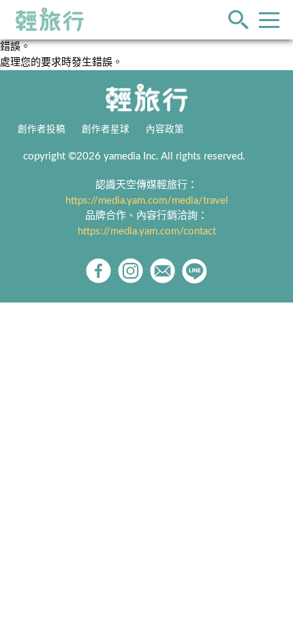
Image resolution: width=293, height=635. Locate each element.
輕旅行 (50, 20)
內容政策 (165, 129)
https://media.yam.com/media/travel (146, 201)
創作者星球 (105, 129)
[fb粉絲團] (98, 270)
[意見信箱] (162, 270)
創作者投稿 (41, 129)
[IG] (130, 270)
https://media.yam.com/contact (147, 231)
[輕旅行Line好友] (194, 270)
